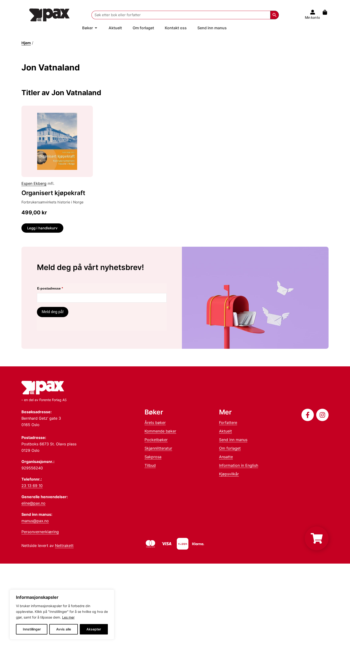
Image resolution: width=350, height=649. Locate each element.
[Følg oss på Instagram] (322, 415)
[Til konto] (312, 12)
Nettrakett (64, 545)
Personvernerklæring (40, 531)
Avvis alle (63, 629)
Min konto (312, 18)
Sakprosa (153, 456)
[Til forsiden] (49, 15)
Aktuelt (225, 431)
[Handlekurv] (327, 12)
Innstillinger (32, 629)
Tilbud (150, 465)
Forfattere (228, 422)
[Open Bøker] (96, 28)
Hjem (26, 42)
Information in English (238, 465)
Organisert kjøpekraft (53, 193)
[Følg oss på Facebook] (307, 415)
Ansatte (226, 456)
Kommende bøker (160, 431)
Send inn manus (233, 439)
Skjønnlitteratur (158, 448)
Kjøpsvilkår (229, 474)
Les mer (68, 617)
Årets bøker (155, 422)
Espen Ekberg (33, 183)
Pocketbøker (156, 439)
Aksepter (93, 629)
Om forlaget (230, 448)
